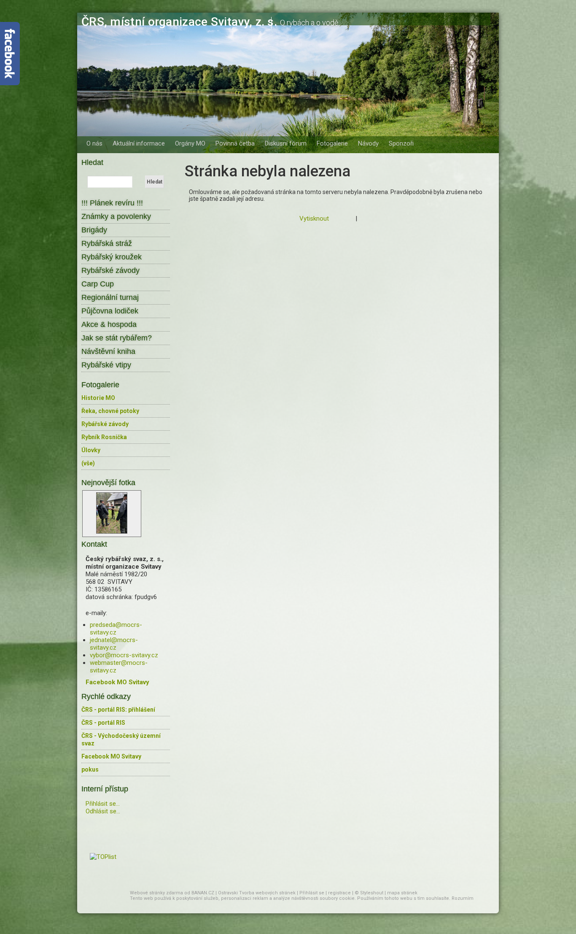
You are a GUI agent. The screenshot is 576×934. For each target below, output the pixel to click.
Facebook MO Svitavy (111, 756)
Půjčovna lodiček (109, 311)
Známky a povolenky (116, 216)
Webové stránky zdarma (156, 893)
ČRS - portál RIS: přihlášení (118, 709)
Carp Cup (97, 284)
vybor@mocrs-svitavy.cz (124, 655)
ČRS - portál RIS (103, 722)
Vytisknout (314, 218)
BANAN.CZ (202, 893)
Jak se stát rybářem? (116, 338)
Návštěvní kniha (108, 351)
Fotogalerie (332, 143)
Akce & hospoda (109, 324)
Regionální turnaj (110, 297)
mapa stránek (402, 893)
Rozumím (463, 898)
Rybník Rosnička (104, 437)
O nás (94, 143)
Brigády (94, 230)
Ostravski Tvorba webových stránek (257, 893)
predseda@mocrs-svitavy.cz (116, 628)
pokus (90, 769)
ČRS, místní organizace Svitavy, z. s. (179, 22)
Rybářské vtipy (106, 365)
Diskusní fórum (286, 143)
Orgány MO (190, 143)
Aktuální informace (139, 143)
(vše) (88, 463)
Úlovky (90, 450)
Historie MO (98, 397)
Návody (368, 143)
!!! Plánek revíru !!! (112, 203)
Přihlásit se (311, 893)
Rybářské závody (110, 270)
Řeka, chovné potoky (110, 411)
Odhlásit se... (103, 811)
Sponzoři (401, 143)
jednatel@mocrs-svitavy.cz (114, 643)
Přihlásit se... (103, 803)
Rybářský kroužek (111, 257)
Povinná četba (235, 143)
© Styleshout (369, 893)
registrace (339, 893)
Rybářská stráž (106, 243)
